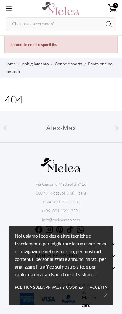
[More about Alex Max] (61, 128)
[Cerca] (108, 24)
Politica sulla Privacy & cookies (49, 287)
